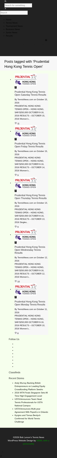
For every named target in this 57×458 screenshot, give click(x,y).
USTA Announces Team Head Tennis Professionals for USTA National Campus (28, 402)
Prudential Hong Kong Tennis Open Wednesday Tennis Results (30, 250)
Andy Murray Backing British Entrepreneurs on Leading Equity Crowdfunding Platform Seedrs (30, 386)
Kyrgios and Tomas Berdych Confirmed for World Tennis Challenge (27, 418)
